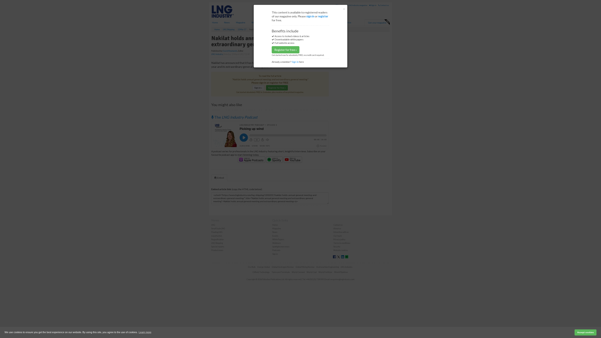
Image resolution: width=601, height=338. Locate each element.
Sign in (295, 61)
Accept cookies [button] (585, 332)
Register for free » (285, 49)
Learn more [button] (145, 332)
